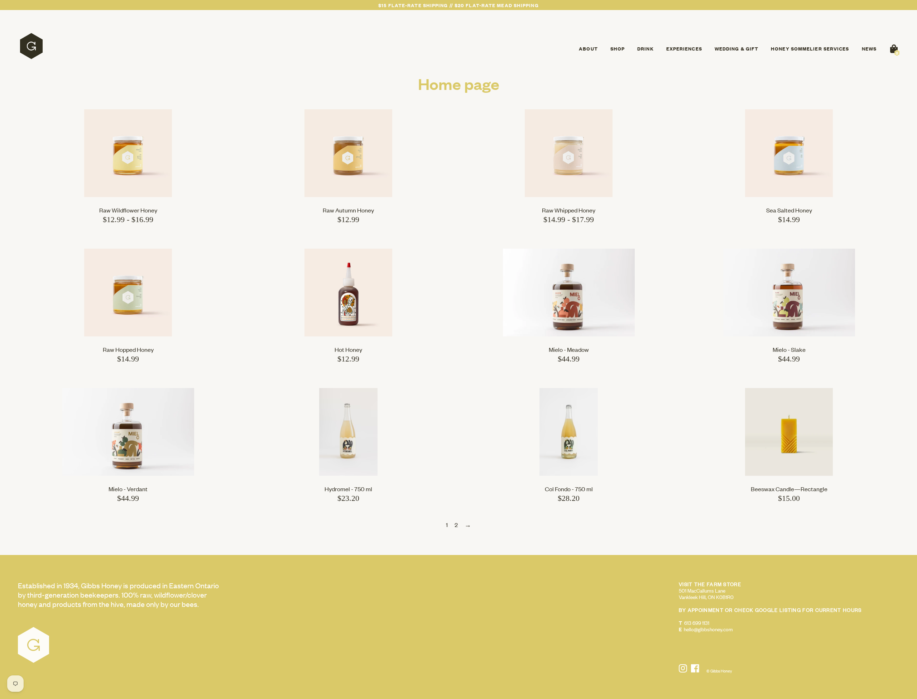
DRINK (645, 48)
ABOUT (588, 48)
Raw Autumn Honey (348, 210)
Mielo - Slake (789, 349)
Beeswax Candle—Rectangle (789, 489)
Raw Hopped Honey (128, 349)
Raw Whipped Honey (568, 210)
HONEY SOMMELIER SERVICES (810, 48)
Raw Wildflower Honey (128, 210)
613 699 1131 (696, 622)
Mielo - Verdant (128, 489)
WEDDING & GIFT (736, 48)
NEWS (869, 48)
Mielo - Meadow (569, 349)
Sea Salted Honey (789, 210)
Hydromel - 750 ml (348, 489)
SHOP (617, 48)
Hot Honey (348, 349)
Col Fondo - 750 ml (569, 489)
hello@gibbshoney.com (708, 629)
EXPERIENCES (684, 48)
